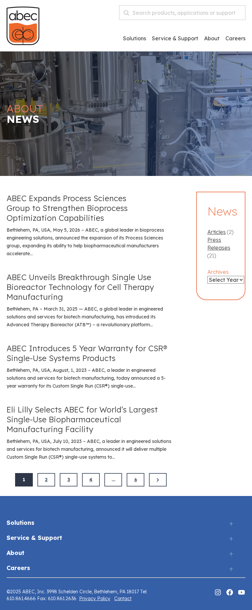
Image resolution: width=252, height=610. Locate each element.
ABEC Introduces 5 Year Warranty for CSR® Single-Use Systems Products (87, 353)
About (212, 39)
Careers (18, 568)
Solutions (134, 39)
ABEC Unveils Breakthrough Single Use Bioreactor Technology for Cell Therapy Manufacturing (80, 287)
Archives (218, 272)
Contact (123, 598)
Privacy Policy (94, 598)
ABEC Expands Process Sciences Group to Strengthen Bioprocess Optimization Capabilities (67, 208)
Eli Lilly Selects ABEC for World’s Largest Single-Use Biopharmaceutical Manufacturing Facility (82, 419)
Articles (216, 232)
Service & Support (175, 39)
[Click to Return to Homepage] (23, 43)
